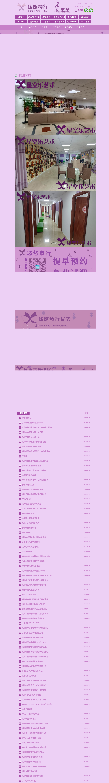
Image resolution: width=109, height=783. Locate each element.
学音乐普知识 (27, 664)
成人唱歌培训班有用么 (30, 659)
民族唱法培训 (46, 17)
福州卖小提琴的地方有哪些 (32, 773)
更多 (86, 525)
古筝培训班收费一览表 (30, 735)
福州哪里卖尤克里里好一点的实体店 (36, 563)
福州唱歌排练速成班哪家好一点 (34, 778)
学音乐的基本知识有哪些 (31, 578)
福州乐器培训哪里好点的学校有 (34, 606)
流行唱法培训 (34, 17)
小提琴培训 (59, 22)
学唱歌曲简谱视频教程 (30, 630)
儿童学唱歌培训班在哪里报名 (33, 673)
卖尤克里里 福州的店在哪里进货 (34, 721)
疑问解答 (56, 27)
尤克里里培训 (72, 22)
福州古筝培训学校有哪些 (31, 559)
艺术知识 (23, 525)
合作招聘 (68, 27)
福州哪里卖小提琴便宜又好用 (33, 683)
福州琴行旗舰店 (28, 625)
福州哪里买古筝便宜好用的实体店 (35, 573)
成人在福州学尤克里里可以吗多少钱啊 (37, 539)
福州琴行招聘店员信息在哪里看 (34, 697)
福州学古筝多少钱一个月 (31, 549)
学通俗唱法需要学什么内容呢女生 (35, 592)
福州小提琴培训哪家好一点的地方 (35, 769)
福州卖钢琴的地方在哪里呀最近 (34, 582)
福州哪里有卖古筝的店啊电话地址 (35, 764)
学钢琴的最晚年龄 (29, 587)
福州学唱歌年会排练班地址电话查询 (36, 668)
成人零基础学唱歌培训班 (31, 616)
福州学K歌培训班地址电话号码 (34, 554)
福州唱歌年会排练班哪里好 (32, 602)
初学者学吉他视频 (29, 707)
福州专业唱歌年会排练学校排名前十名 (37, 688)
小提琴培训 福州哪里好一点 (32, 535)
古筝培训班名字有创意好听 (32, 745)
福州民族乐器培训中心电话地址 (34, 621)
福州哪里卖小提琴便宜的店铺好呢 (35, 740)
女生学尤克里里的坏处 (30, 702)
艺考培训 (85, 22)
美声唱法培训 (59, 17)
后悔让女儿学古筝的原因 (31, 654)
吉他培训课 (26, 611)
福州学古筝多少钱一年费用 (32, 544)
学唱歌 (24, 568)
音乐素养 (85, 17)
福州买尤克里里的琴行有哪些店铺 (35, 692)
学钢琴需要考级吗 (29, 640)
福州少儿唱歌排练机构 (30, 635)
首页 (21, 27)
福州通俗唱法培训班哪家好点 (33, 750)
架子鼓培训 (72, 17)
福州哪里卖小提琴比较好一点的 (34, 754)
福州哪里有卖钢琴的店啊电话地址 (35, 759)
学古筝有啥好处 (28, 597)
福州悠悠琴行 (27, 645)
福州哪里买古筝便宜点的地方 (33, 731)
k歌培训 (21, 17)
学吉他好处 (26, 530)
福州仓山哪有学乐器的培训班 (33, 716)
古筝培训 (46, 22)
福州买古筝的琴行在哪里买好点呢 (35, 711)
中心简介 (32, 27)
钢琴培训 (21, 22)
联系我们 (80, 27)
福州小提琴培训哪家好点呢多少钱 (35, 726)
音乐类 (44, 27)
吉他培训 (34, 22)
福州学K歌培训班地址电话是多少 (35, 649)
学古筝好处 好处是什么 (31, 678)
